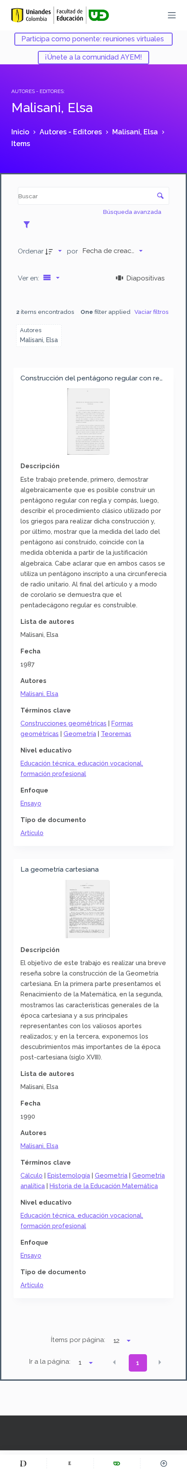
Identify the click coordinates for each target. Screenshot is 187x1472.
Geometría (79, 733)
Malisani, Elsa (39, 693)
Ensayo (30, 803)
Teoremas (116, 733)
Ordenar (30, 251)
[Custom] (23, 1463)
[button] (114, 1362)
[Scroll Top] (164, 1463)
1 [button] (137, 1362)
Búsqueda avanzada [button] (133, 211)
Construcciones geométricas (63, 723)
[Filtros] (29, 224)
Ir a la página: (49, 1361)
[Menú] (172, 15)
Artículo (31, 832)
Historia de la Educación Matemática (104, 1185)
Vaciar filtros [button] (151, 311)
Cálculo (31, 1175)
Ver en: (29, 278)
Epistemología (68, 1175)
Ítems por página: (78, 1340)
